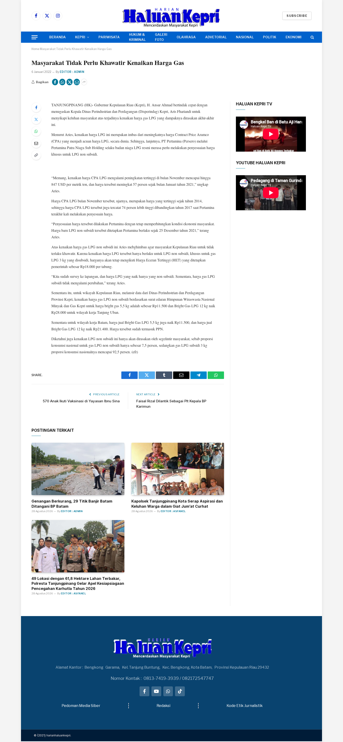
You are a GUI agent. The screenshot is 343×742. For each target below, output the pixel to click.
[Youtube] (156, 691)
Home (35, 49)
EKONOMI (293, 37)
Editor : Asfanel (173, 511)
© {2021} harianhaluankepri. (52, 735)
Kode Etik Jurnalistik (245, 705)
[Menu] (35, 37)
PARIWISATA (109, 37)
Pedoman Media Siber (81, 705)
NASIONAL (245, 37)
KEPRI (80, 37)
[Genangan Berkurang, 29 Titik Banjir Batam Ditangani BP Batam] (78, 469)
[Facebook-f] (144, 691)
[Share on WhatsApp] (62, 82)
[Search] (312, 37)
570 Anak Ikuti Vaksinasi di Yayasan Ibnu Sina (81, 401)
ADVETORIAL (216, 37)
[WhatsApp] (36, 131)
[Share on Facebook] (55, 82)
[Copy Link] (36, 155)
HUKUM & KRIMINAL (137, 37)
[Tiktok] (180, 691)
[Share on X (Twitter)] (69, 82)
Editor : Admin (72, 72)
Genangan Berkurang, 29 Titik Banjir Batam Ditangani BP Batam (72, 504)
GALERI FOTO (161, 37)
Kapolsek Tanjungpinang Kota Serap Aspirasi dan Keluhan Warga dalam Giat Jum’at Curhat (177, 504)
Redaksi (163, 705)
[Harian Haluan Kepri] (171, 16)
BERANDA (57, 37)
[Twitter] (36, 119)
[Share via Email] (77, 82)
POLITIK (269, 37)
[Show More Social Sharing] (84, 82)
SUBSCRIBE (297, 16)
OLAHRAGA (186, 37)
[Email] (36, 143)
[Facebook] (36, 107)
